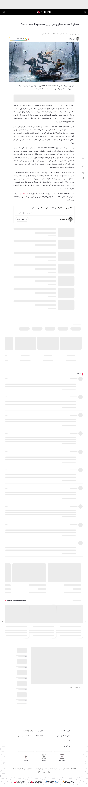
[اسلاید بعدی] (2, 621)
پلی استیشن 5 (23, 193)
